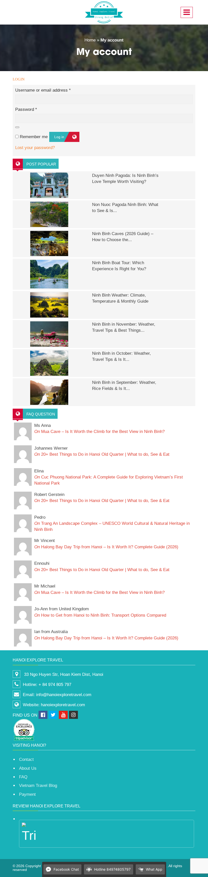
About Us (28, 768)
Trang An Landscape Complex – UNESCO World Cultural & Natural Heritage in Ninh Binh (112, 523)
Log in (59, 137)
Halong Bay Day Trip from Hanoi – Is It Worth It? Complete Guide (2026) (106, 543)
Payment (27, 794)
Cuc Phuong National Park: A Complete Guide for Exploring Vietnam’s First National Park (108, 477)
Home (90, 40)
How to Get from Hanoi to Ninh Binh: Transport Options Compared (100, 612)
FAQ (23, 777)
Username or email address (43, 90)
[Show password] (17, 127)
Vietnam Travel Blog (38, 785)
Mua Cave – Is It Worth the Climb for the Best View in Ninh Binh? (99, 428)
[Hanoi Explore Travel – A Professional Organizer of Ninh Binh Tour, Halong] (104, 12)
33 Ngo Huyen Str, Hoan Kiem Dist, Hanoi (63, 674)
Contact (26, 759)
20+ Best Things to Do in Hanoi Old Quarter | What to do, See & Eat (101, 451)
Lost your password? (35, 147)
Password (26, 109)
